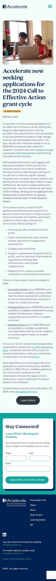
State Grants (36, 515)
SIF (31, 525)
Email (8, 463)
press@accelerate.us (13, 553)
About (33, 505)
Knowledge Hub (38, 500)
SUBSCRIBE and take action (27, 480)
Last (31, 453)
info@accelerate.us (12, 545)
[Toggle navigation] (50, 6)
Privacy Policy (9, 559)
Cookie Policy (24, 559)
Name (8, 453)
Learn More (28, 400)
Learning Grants (38, 520)
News (32, 510)
